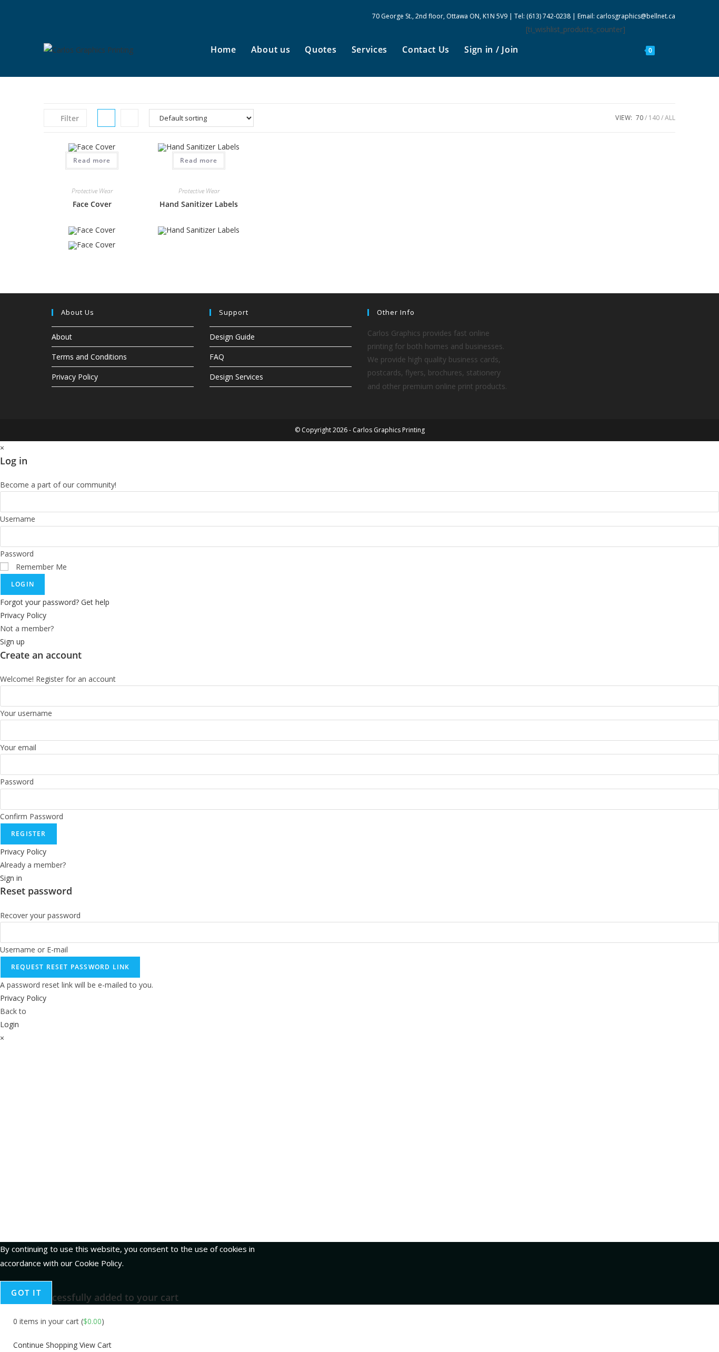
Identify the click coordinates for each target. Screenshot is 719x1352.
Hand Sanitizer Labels (198, 204)
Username (17, 519)
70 (639, 117)
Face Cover (92, 204)
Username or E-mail (34, 950)
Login (22, 584)
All (670, 117)
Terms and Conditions (89, 357)
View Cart (95, 1345)
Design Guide (232, 337)
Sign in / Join (491, 49)
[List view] (129, 118)
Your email (18, 747)
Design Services (236, 377)
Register (28, 833)
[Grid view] (106, 118)
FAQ (216, 357)
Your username (26, 713)
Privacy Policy (75, 377)
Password (17, 554)
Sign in (11, 878)
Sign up (12, 642)
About (62, 337)
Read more (92, 160)
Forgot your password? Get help (54, 602)
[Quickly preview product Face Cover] (92, 173)
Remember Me (40, 567)
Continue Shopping (45, 1345)
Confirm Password (31, 816)
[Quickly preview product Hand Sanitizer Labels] (199, 173)
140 (654, 117)
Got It (26, 1292)
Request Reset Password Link (70, 966)
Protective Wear (92, 190)
